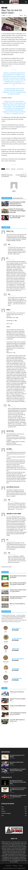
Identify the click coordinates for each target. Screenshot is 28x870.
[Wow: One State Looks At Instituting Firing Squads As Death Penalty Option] (5, 584)
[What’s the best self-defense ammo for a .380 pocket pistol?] (5, 797)
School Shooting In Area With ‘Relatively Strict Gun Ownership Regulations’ (17, 203)
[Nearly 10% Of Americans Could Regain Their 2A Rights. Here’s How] (5, 210)
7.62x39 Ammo (17, 678)
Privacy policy (8, 865)
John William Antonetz (12, 487)
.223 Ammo (15, 668)
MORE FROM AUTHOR (18, 198)
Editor (4, 15)
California (8, 169)
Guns (6, 5)
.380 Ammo (15, 649)
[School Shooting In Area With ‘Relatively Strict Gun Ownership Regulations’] (5, 203)
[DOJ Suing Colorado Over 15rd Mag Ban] (5, 757)
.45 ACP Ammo (17, 638)
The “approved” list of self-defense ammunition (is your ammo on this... (18, 789)
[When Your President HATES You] (5, 605)
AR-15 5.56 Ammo (18, 659)
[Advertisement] (14, 735)
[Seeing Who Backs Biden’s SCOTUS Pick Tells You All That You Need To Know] (5, 598)
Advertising (14, 865)
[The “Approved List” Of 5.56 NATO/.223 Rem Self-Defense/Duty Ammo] (5, 782)
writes (10, 65)
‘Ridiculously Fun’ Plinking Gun (17, 691)
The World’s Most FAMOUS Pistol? (18, 705)
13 (26, 15)
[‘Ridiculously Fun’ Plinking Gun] (5, 693)
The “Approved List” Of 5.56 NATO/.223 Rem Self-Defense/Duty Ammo (18, 782)
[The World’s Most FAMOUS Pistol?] (5, 707)
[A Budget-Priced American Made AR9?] (5, 700)
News (6, 7)
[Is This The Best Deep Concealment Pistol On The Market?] (5, 714)
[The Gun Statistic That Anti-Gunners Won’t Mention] (5, 577)
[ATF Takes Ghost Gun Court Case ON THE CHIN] (5, 217)
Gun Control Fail (20, 169)
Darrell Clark (10, 431)
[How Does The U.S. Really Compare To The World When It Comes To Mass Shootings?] (5, 591)
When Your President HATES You (17, 603)
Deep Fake (13, 169)
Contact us (20, 865)
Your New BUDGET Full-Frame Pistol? (21, 175)
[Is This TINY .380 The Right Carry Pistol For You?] (5, 721)
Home (2, 5)
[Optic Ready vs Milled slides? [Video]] (5, 764)
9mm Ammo (16, 628)
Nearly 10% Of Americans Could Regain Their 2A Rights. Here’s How (17, 210)
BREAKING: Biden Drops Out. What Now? (7, 175)
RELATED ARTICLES (6, 198)
